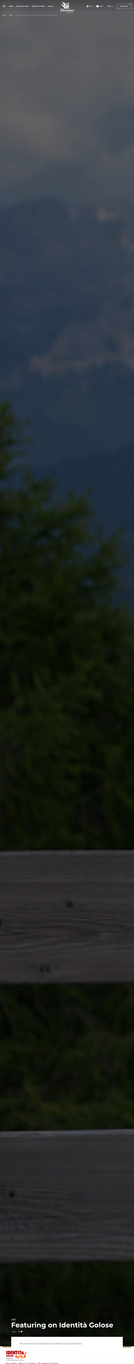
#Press (13, 1319)
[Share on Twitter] (21, 1331)
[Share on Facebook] (19, 1331)
